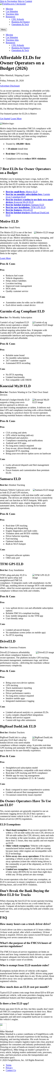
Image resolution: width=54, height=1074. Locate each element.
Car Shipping (12, 11)
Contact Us (11, 1070)
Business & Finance (21, 22)
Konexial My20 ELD (29, 200)
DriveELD (19, 210)
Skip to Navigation (8, 1)
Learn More (16, 118)
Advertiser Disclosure (10, 86)
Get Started (5, 118)
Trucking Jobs (12, 14)
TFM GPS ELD (26, 207)
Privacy (9, 1067)
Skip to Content (25, 1)
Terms (8, 1065)
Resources (10, 16)
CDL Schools (18, 19)
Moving (9, 9)
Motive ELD (21, 191)
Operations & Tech (20, 24)
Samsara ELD (25, 205)
